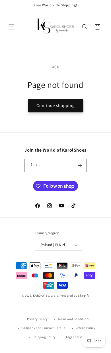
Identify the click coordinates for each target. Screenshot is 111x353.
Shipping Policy (44, 337)
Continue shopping (55, 105)
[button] (11, 27)
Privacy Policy (37, 319)
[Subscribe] (80, 165)
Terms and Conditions (74, 319)
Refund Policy (85, 328)
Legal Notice (75, 337)
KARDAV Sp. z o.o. (46, 295)
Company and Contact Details (43, 328)
